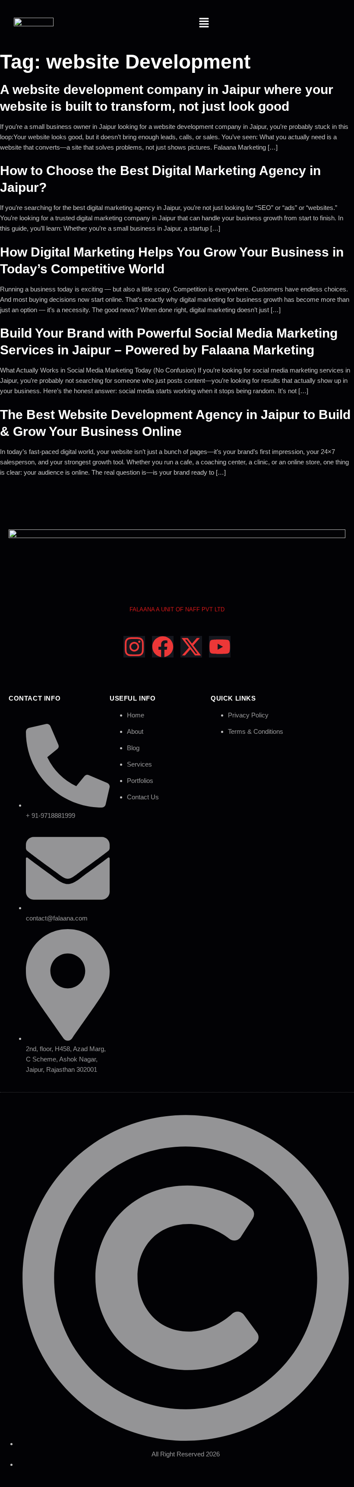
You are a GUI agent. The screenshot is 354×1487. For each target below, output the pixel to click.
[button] (204, 23)
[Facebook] (163, 646)
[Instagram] (134, 646)
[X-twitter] (191, 646)
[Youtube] (220, 646)
